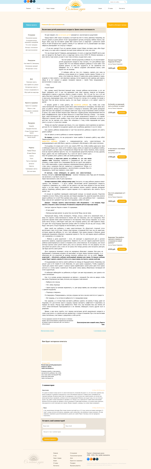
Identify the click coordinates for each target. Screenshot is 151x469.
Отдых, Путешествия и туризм (31, 132)
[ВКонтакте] (25, 1)
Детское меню (31, 171)
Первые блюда (31, 150)
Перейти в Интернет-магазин (117, 25)
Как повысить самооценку (31, 63)
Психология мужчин (31, 38)
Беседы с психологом (31, 47)
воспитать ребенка (81, 105)
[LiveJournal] (34, 1)
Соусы (31, 158)
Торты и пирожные (31, 161)
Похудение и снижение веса (31, 112)
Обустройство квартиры (31, 92)
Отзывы (110, 8)
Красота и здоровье (31, 106)
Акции (100, 8)
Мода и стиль (31, 108)
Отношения (73, 453)
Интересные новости (31, 87)
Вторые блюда (31, 153)
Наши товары (50, 8)
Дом (71, 458)
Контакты (122, 8)
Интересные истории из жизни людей (31, 136)
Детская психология (31, 50)
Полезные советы (31, 82)
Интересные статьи (31, 68)
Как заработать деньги (31, 84)
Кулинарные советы (31, 169)
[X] (31, 1)
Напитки (31, 166)
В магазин (122, 68)
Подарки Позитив (31, 128)
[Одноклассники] (28, 1)
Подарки (72, 463)
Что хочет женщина (31, 45)
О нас (38, 8)
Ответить (102, 390)
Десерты (31, 163)
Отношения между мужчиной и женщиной (31, 41)
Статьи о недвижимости (31, 90)
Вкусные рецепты (75, 465)
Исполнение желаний (31, 66)
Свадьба (31, 126)
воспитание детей (64, 35)
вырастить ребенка (49, 141)
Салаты (31, 156)
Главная (28, 8)
